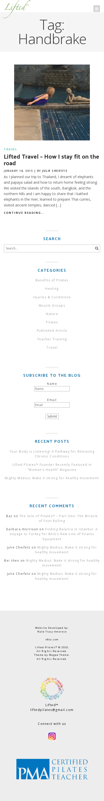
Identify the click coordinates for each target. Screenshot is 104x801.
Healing (52, 288)
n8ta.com (52, 639)
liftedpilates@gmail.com (52, 710)
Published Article (52, 330)
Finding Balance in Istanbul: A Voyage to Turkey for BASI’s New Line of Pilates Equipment (54, 534)
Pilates (52, 322)
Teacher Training (52, 339)
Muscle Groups (52, 305)
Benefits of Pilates (52, 280)
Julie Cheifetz (54, 171)
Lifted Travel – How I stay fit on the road (51, 159)
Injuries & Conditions (52, 297)
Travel (10, 149)
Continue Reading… (24, 213)
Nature (52, 314)
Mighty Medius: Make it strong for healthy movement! (52, 478)
